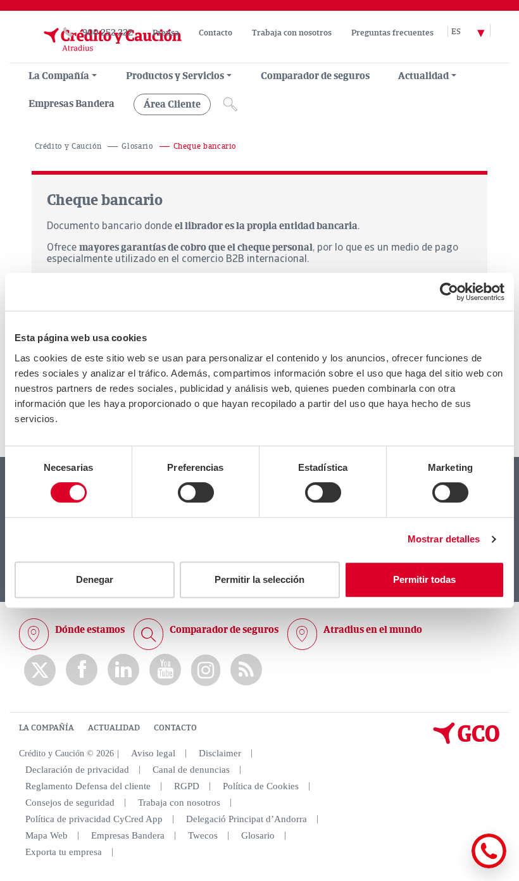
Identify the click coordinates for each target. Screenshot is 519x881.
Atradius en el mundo (372, 629)
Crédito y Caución (68, 146)
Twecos (203, 835)
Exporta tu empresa (63, 852)
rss (246, 669)
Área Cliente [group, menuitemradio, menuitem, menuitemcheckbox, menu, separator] (172, 104)
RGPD (186, 786)
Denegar (94, 579)
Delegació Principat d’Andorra (246, 819)
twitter (40, 670)
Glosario (137, 146)
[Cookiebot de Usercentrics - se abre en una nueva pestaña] (449, 291)
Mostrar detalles (444, 539)
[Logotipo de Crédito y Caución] (100, 56)
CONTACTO (175, 728)
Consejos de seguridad (70, 802)
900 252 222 (107, 32)
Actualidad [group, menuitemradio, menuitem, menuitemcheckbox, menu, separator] (423, 76)
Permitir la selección (259, 579)
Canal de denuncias (191, 770)
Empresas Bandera (71, 103)
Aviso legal (153, 753)
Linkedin (123, 669)
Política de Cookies (261, 786)
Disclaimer (220, 753)
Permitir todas (424, 579)
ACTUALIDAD (114, 728)
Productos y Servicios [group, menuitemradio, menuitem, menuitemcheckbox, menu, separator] (175, 76)
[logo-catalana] (466, 741)
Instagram (205, 670)
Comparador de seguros (315, 76)
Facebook (82, 669)
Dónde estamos (90, 629)
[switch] (196, 492)
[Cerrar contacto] (452, 866)
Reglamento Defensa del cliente (88, 786)
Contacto (215, 33)
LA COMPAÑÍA (46, 728)
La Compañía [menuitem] (58, 76)
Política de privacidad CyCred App (94, 819)
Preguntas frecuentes (392, 33)
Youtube (165, 669)
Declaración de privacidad (77, 770)
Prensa (166, 33)
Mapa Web (46, 835)
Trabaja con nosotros (292, 33)
